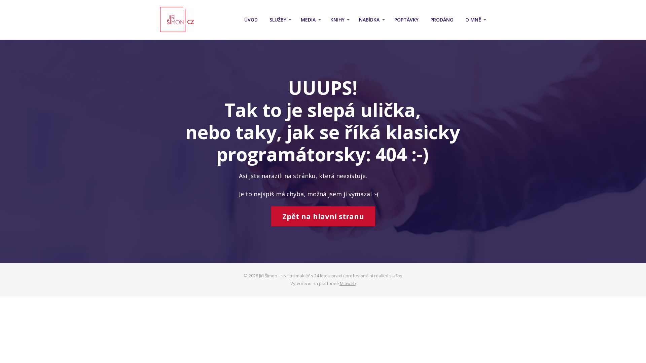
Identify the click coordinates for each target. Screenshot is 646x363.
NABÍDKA (369, 19)
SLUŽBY (278, 19)
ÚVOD (251, 19)
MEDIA (308, 19)
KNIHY (337, 19)
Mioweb (348, 283)
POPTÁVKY (406, 19)
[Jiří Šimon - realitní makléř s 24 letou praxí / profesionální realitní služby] (177, 20)
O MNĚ (473, 19)
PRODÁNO (442, 19)
